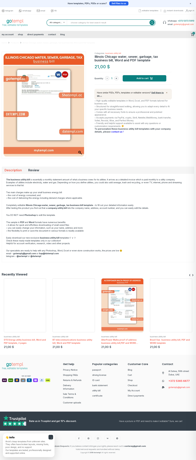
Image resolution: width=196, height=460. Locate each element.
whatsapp (26, 10)
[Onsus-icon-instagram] (98, 438)
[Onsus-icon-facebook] (78, 438)
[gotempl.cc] (15, 22)
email (42, 10)
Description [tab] (13, 170)
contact (52, 34)
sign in (191, 10)
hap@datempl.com (49, 253)
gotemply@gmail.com (24, 253)
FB (55, 10)
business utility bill (113, 53)
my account (8, 34)
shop (20, 34)
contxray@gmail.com (135, 446)
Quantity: (99, 78)
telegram (9, 10)
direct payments (35, 34)
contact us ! (117, 131)
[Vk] (107, 438)
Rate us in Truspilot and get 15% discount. (52, 421)
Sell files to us (119, 3)
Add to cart (142, 78)
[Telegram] (117, 438)
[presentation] (190, 275)
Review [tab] (33, 170)
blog (62, 34)
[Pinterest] (88, 438)
